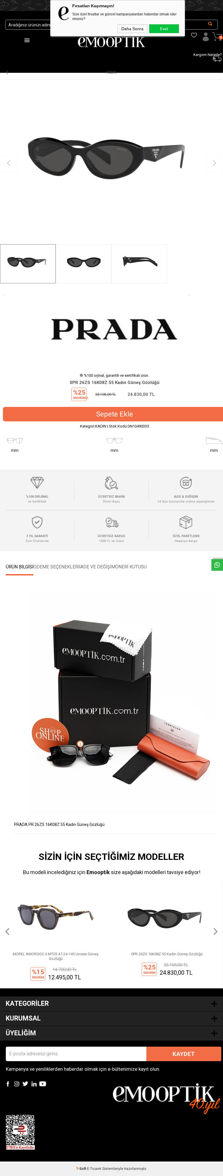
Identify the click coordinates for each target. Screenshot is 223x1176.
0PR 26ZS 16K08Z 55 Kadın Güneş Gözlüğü (55, 954)
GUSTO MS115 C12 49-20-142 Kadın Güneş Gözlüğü (167, 954)
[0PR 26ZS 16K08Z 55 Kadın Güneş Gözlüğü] (111, 163)
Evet (164, 28)
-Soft (81, 1169)
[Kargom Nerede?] (191, 27)
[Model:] (114, 330)
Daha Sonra (132, 28)
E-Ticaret (94, 1169)
